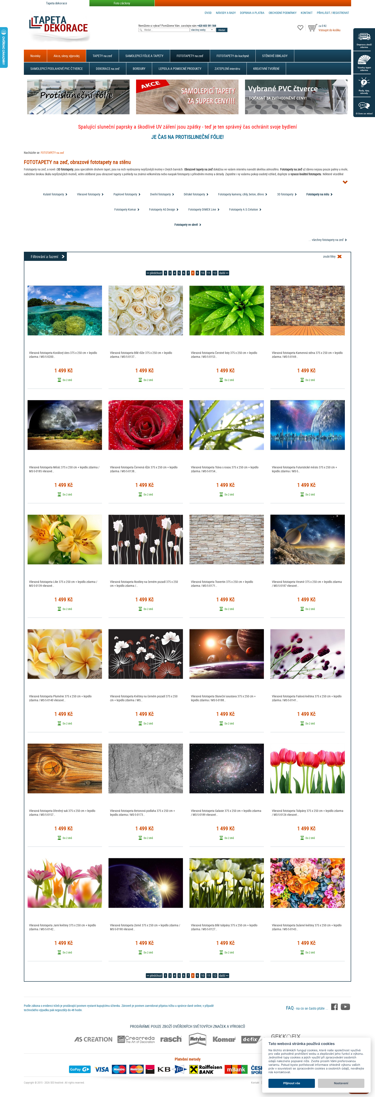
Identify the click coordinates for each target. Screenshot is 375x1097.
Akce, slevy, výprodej (66, 56)
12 (214, 273)
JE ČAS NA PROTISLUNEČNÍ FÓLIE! (187, 136)
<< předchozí (154, 273)
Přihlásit (323, 13)
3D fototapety (285, 194)
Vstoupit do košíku (329, 30)
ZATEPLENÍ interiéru (227, 68)
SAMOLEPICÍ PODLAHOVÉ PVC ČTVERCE (56, 68)
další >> (223, 273)
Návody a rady (226, 13)
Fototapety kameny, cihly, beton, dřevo (241, 194)
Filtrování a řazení (44, 256)
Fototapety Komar (125, 209)
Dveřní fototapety (160, 194)
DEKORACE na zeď (108, 68)
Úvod (208, 13)
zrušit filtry (329, 256)
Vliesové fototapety (88, 194)
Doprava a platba (252, 13)
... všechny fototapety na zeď (326, 240)
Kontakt (306, 13)
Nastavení (341, 1083)
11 (208, 273)
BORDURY (139, 68)
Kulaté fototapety (53, 194)
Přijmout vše (291, 1083)
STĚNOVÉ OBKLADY (275, 56)
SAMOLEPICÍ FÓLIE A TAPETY (144, 56)
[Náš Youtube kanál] (345, 1006)
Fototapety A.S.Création (243, 209)
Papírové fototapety (125, 194)
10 (202, 273)
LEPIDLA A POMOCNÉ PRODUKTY (180, 68)
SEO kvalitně (56, 1082)
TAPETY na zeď (102, 56)
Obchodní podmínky (282, 13)
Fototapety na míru (317, 194)
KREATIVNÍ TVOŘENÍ (266, 68)
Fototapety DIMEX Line (202, 209)
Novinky (35, 56)
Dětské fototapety (194, 194)
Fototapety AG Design (162, 209)
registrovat (340, 13)
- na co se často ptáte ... (307, 1008)
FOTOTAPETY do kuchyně (233, 56)
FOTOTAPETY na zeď (190, 56)
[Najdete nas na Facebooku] (335, 1006)
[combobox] (203, 30)
